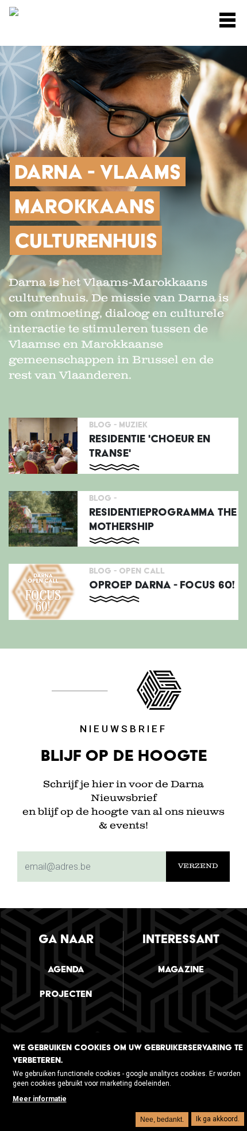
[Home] (66, 15)
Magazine (181, 969)
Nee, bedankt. (162, 1120)
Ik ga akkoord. (218, 1119)
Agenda (66, 969)
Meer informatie (40, 1099)
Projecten (66, 993)
